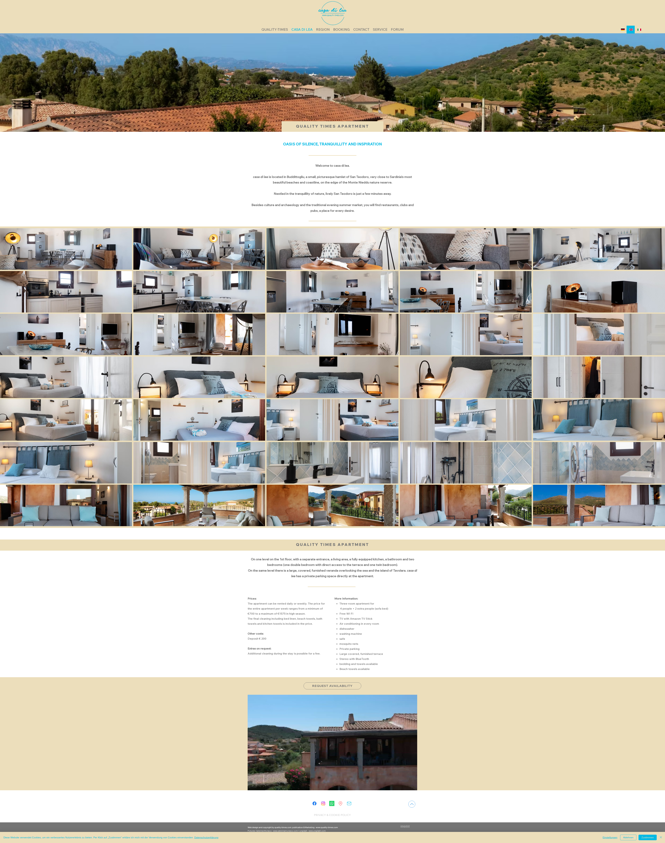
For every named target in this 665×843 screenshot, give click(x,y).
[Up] (411, 804)
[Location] (340, 803)
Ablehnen (628, 837)
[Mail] (349, 803)
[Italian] (639, 29)
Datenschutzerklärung (206, 837)
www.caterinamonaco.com (285, 831)
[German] (622, 29)
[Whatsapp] (331, 803)
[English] (631, 29)
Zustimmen (647, 837)
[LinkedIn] (323, 803)
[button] (66, 249)
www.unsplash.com (317, 831)
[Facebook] (314, 803)
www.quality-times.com (327, 827)
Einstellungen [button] (610, 837)
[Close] (661, 837)
